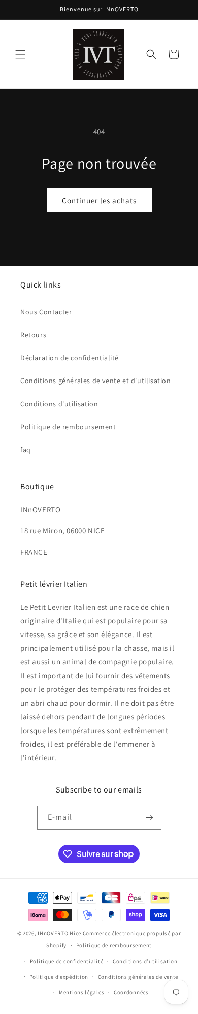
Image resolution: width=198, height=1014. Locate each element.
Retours (33, 334)
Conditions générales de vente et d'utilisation (95, 380)
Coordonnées (131, 992)
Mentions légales (81, 992)
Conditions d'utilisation (59, 403)
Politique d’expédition (58, 976)
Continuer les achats (99, 200)
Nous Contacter (46, 311)
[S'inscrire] (150, 818)
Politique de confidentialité (67, 961)
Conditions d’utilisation (145, 961)
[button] (20, 54)
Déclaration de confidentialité (69, 357)
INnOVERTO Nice (59, 933)
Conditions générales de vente (138, 976)
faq (25, 449)
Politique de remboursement (68, 426)
